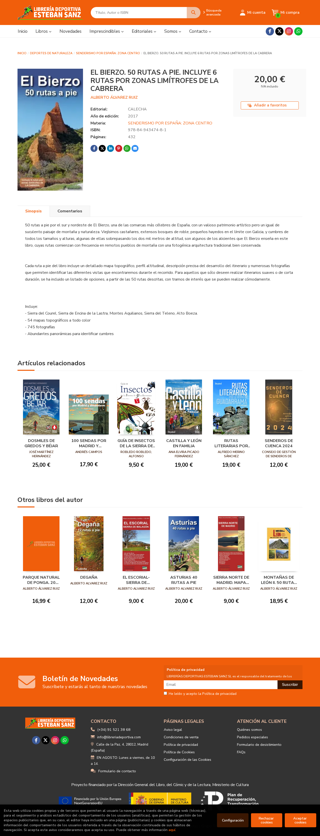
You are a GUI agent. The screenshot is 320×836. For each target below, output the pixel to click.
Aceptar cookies (300, 820)
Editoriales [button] (143, 31)
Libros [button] (42, 31)
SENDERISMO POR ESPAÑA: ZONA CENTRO (108, 53)
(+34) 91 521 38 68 (113, 729)
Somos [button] (171, 31)
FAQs (241, 752)
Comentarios (70, 211)
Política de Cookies (179, 752)
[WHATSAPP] (298, 31)
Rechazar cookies (266, 820)
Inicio (22, 53)
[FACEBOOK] (270, 31)
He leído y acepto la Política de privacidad (202, 694)
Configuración (233, 820)
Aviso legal (173, 729)
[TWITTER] (279, 31)
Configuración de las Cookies (187, 759)
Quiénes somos (249, 729)
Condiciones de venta (181, 737)
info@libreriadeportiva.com (119, 737)
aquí (171, 829)
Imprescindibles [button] (105, 31)
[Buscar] (193, 12)
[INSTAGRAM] (289, 31)
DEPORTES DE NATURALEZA (51, 53)
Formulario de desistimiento (259, 744)
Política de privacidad (181, 744)
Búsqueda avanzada (214, 12)
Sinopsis (33, 211)
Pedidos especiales (252, 737)
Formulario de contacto (117, 771)
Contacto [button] (199, 31)
